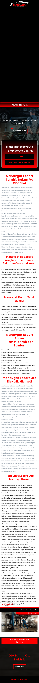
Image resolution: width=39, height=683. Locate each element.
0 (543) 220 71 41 (20, 105)
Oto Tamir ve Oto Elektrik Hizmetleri (19, 641)
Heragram (25, 679)
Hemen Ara (19, 667)
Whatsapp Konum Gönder (19, 162)
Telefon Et (19, 156)
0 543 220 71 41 (19, 131)
